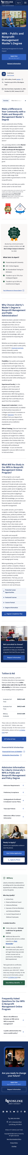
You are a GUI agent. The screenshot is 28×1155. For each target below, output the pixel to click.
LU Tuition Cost (12, 977)
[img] (8, 208)
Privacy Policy (14, 1143)
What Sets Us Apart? (16, 101)
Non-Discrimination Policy (14, 1139)
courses (18, 79)
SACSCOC (11, 415)
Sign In (19, 3)
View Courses (10, 75)
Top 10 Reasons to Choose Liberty (12, 290)
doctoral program (17, 348)
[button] (14, 57)
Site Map (14, 1146)
